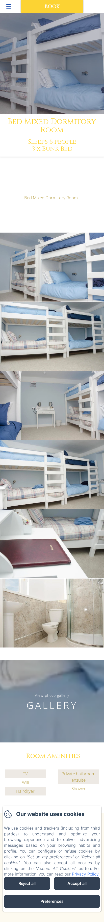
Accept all (77, 883)
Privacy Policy (85, 874)
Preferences (52, 901)
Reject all (27, 883)
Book (52, 6)
